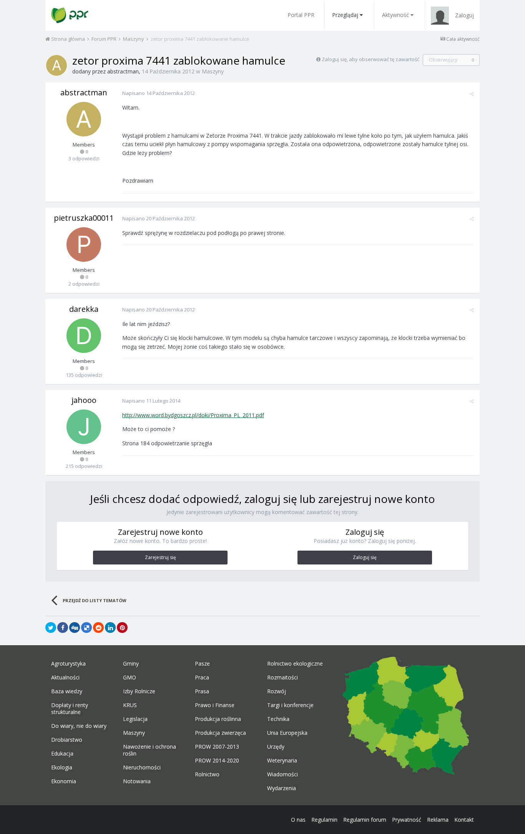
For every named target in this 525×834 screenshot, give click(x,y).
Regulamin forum (364, 819)
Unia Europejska (287, 732)
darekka (83, 309)
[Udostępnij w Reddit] (98, 627)
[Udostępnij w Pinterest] (122, 627)
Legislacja (135, 719)
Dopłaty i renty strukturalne (69, 709)
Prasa (202, 691)
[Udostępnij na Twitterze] (50, 627)
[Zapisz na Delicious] (86, 627)
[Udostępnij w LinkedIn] (110, 627)
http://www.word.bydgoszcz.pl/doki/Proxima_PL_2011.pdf (193, 415)
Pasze (202, 663)
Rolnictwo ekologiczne (295, 663)
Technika (278, 719)
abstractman (123, 71)
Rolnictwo (207, 774)
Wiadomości (282, 774)
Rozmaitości (282, 677)
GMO (129, 677)
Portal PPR (300, 14)
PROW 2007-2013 (217, 746)
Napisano (158, 93)
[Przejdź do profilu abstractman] (56, 65)
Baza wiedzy (66, 691)
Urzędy (275, 746)
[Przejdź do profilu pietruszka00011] (83, 244)
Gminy (131, 663)
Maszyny (213, 71)
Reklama (438, 819)
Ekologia (61, 767)
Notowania (137, 781)
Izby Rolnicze (139, 691)
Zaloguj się (365, 557)
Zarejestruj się (160, 557)
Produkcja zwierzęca (220, 732)
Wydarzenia (281, 788)
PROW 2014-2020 (217, 760)
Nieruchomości (142, 767)
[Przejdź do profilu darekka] (83, 335)
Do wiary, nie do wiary (78, 725)
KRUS (130, 705)
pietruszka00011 (84, 218)
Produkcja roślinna (218, 719)
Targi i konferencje (290, 705)
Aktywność (395, 14)
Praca (202, 677)
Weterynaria (282, 760)
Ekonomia (63, 781)
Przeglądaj (345, 14)
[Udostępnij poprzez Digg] (74, 627)
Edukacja (62, 753)
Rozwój (276, 691)
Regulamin (324, 819)
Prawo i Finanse (214, 705)
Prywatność (406, 819)
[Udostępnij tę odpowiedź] (472, 93)
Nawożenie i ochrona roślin (149, 750)
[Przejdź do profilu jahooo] (83, 427)
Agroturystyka (68, 663)
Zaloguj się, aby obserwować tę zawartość (370, 59)
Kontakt (464, 819)
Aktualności (65, 677)
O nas (298, 819)
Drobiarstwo (66, 739)
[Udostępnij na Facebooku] (62, 627)
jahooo (83, 400)
